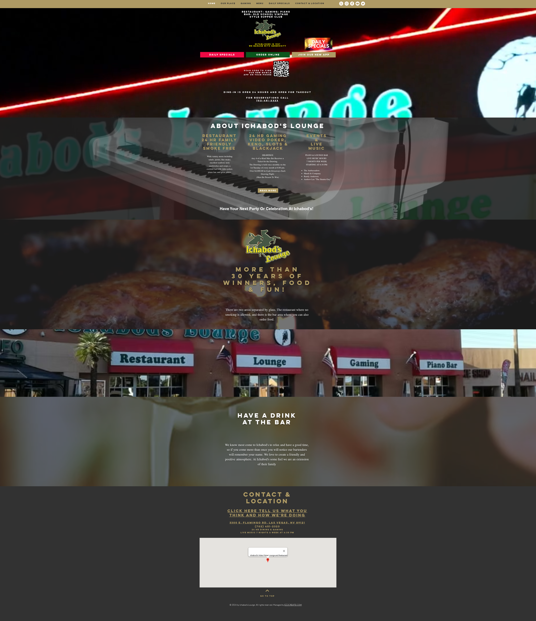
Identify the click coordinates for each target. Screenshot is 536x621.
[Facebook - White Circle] (352, 4)
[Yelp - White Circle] (341, 4)
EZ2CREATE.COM (293, 605)
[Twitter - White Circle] (363, 4)
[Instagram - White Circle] (347, 4)
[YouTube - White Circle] (358, 4)
